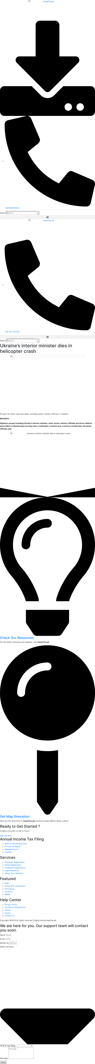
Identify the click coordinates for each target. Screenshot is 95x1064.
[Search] (38, 213)
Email (2, 939)
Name (2, 935)
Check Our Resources (17, 638)
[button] (47, 217)
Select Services (6, 947)
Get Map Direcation (15, 816)
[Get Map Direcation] (47, 730)
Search (3, 213)
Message (4, 1058)
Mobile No (4, 943)
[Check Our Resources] (47, 566)
